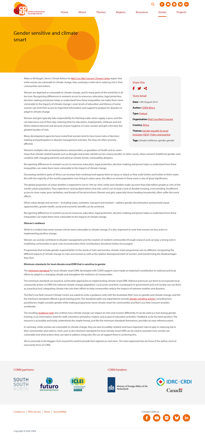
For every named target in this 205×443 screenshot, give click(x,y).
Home (64, 12)
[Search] (153, 4)
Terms (47, 411)
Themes (101, 12)
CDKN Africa (148, 107)
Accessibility (59, 411)
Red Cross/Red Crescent (160, 119)
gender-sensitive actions (142, 298)
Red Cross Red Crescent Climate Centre (90, 78)
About (82, 12)
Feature (143, 113)
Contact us (19, 411)
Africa (146, 125)
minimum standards (39, 270)
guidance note (46, 312)
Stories (162, 12)
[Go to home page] (34, 9)
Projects (181, 12)
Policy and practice (160, 134)
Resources (142, 12)
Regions (121, 12)
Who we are (34, 411)
